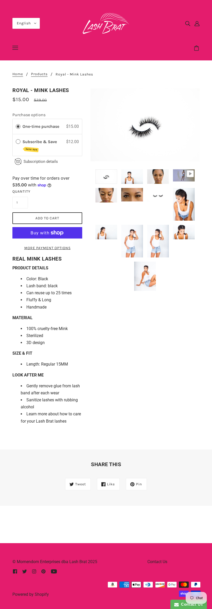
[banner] (106, 22)
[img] (187, 23)
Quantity (20, 191)
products (39, 74)
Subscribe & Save (40, 145)
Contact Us (157, 561)
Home (17, 74)
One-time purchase (40, 126)
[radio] (18, 126)
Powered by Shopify (30, 594)
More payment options (47, 248)
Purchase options (29, 114)
